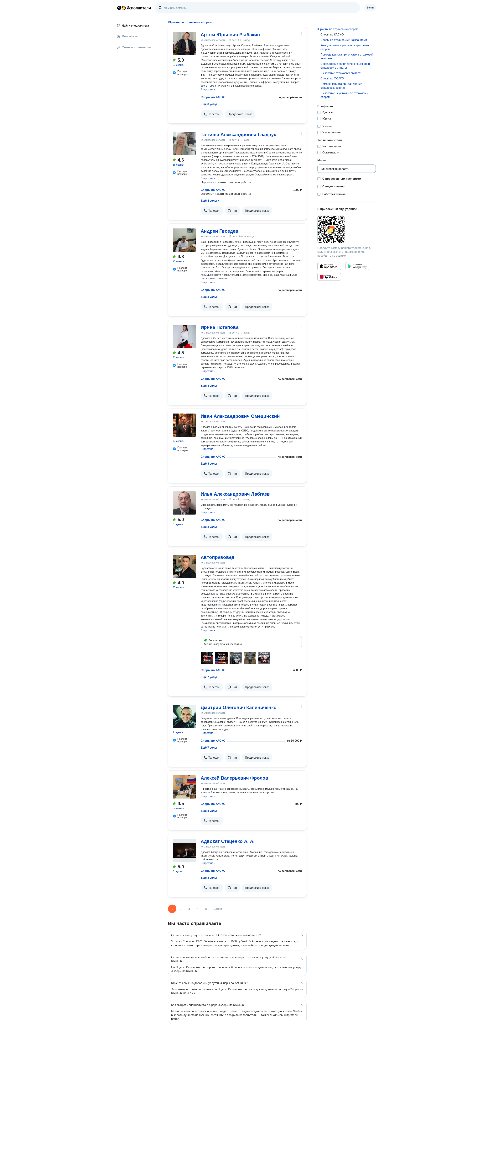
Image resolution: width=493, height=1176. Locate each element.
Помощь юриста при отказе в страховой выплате (346, 56)
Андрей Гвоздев (219, 231)
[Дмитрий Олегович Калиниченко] (184, 716)
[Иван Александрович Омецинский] (184, 425)
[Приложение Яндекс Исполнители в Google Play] (357, 266)
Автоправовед (217, 557)
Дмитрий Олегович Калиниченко (239, 707)
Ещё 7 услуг (209, 677)
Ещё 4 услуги (210, 200)
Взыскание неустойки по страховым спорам (344, 95)
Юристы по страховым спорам (337, 29)
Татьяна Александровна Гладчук (238, 134)
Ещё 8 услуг (209, 104)
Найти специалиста (135, 25)
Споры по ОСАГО (332, 78)
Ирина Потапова (219, 327)
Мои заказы (130, 36)
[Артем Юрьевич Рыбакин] (184, 43)
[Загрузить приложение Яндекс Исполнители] (346, 229)
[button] (212, 114)
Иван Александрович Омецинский (240, 416)
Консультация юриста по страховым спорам (344, 47)
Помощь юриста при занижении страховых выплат (341, 85)
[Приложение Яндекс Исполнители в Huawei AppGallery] (329, 277)
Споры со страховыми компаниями (343, 39)
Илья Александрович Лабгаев (235, 494)
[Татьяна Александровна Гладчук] (184, 143)
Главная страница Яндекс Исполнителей (134, 8)
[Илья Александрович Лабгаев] (184, 503)
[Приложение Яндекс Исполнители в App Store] (329, 266)
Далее (218, 908)
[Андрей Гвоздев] (184, 240)
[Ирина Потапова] (184, 336)
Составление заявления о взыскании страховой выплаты (345, 65)
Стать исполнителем (136, 47)
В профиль (208, 89)
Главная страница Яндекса (119, 8)
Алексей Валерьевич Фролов (234, 778)
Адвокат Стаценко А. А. (228, 841)
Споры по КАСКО (213, 97)
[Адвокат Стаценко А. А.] (184, 850)
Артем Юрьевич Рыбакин (230, 34)
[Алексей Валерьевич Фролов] (184, 787)
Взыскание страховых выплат (340, 73)
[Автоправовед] (184, 566)
